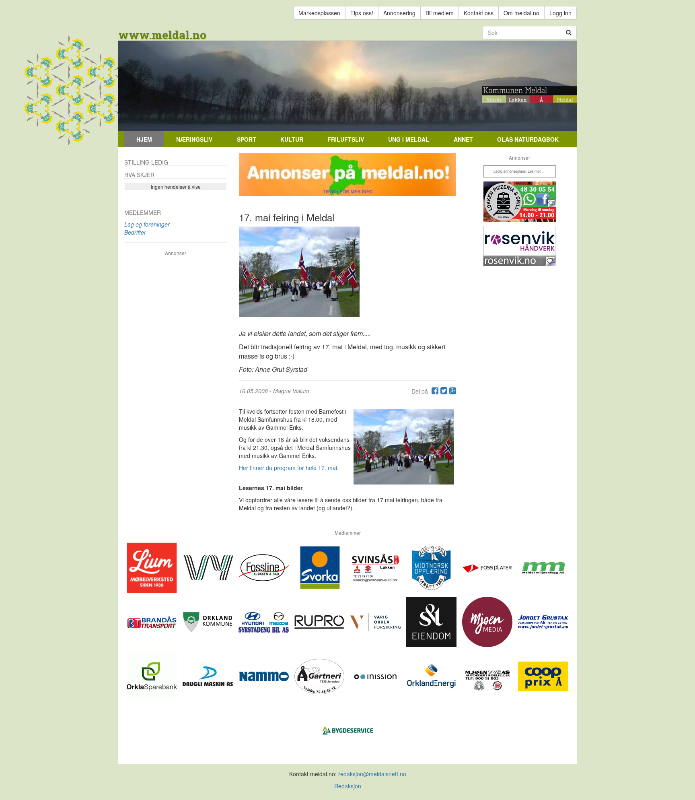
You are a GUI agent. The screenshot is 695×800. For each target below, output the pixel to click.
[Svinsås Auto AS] (376, 567)
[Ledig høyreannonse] (519, 171)
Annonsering (399, 13)
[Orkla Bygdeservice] (348, 730)
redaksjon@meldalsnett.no (372, 774)
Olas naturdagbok (528, 139)
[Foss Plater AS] (488, 567)
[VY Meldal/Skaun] (208, 567)
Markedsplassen (319, 13)
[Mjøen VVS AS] (488, 675)
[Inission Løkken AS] (376, 675)
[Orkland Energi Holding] (432, 675)
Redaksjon (347, 786)
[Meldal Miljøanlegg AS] (543, 567)
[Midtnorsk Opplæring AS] (432, 567)
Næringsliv (194, 139)
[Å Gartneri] (320, 675)
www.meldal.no (162, 34)
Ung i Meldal (408, 139)
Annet (463, 139)
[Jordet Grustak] (543, 621)
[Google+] (451, 391)
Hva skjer (139, 175)
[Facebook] (434, 391)
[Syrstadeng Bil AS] (264, 621)
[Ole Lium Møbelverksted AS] (153, 567)
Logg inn (560, 13)
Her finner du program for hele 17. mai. (289, 468)
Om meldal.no (521, 13)
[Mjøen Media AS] (488, 621)
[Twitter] (442, 391)
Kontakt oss (478, 13)
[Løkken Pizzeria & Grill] (519, 201)
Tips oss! (361, 13)
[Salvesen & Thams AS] (432, 621)
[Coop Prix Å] (543, 675)
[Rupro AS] (320, 621)
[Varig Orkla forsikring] (376, 621)
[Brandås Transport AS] (153, 621)
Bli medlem (440, 13)
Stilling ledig (146, 162)
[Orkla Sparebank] (153, 675)
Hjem (144, 139)
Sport (246, 139)
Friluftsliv (345, 139)
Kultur (291, 139)
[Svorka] (320, 567)
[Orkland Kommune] (208, 621)
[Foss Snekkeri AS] (264, 567)
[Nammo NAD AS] (264, 675)
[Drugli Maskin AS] (208, 675)
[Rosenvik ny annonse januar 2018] (519, 246)
